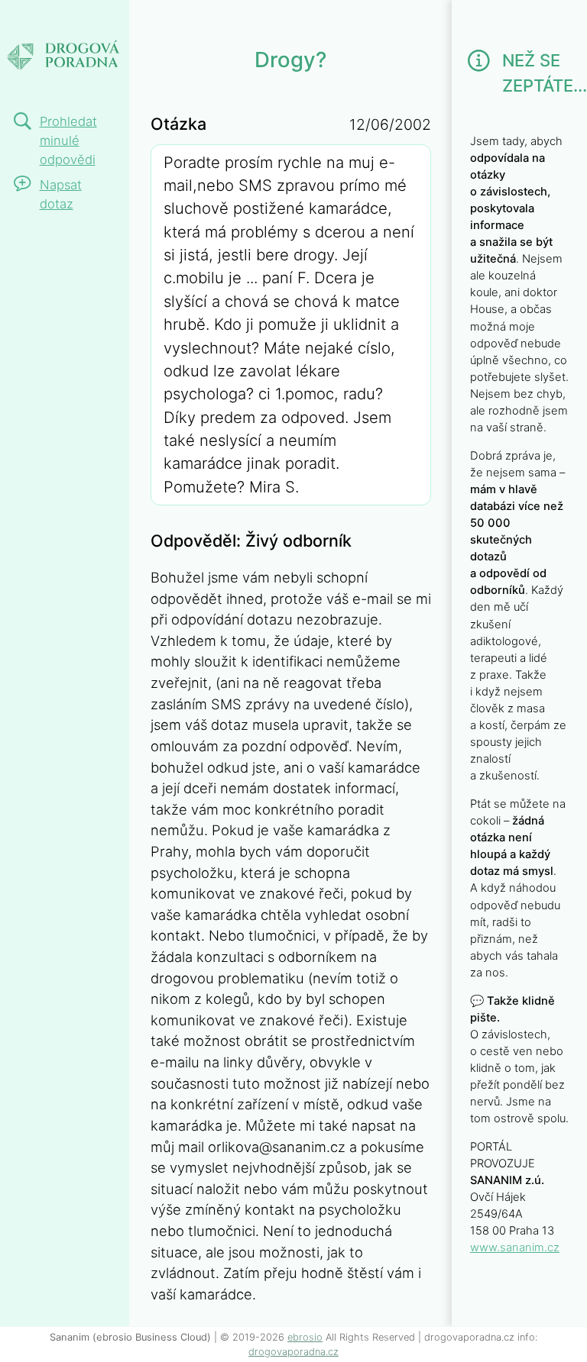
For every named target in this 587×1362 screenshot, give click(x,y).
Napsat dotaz (61, 194)
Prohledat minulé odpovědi (68, 140)
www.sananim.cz (514, 1247)
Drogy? (48, 21)
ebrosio (305, 1337)
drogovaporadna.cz (293, 1351)
